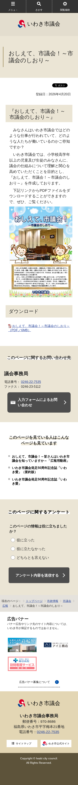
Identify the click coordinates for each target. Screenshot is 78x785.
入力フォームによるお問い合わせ (37, 402)
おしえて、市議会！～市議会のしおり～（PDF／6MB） (39, 328)
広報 (5, 605)
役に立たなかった (31, 549)
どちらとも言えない (33, 558)
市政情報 (52, 601)
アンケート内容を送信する (37, 575)
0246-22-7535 (31, 382)
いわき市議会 (43, 24)
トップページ (34, 601)
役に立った (26, 540)
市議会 (67, 601)
